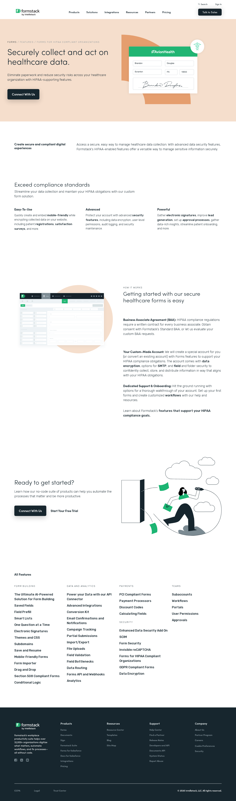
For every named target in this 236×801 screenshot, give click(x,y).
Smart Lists (23, 618)
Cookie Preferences (205, 745)
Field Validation (78, 655)
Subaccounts (182, 594)
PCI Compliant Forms (135, 594)
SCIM (123, 637)
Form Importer (25, 663)
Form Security (130, 643)
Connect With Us (23, 94)
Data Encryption (131, 674)
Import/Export (78, 642)
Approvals (179, 620)
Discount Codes (131, 607)
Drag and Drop (25, 670)
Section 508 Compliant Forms (37, 676)
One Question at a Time (32, 625)
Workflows (180, 601)
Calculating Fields (133, 614)
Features (27, 42)
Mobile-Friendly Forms (31, 657)
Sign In (218, 4)
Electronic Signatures (31, 631)
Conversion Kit (78, 612)
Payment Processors (135, 601)
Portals (177, 607)
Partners (150, 12)
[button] (74, 12)
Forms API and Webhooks (86, 674)
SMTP (162, 366)
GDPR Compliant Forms (136, 667)
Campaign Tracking (81, 629)
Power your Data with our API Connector (89, 597)
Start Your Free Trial (64, 511)
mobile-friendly (57, 215)
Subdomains (23, 644)
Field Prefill (22, 612)
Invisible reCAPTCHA (135, 650)
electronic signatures (181, 215)
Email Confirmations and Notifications (85, 620)
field (177, 366)
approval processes (196, 220)
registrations (44, 224)
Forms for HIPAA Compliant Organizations (140, 658)
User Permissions (185, 614)
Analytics (74, 681)
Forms (12, 42)
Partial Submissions (82, 636)
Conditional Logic (27, 682)
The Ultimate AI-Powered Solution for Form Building (34, 597)
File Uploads (76, 649)
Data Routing (77, 668)
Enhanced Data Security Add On (143, 630)
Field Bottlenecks (80, 661)
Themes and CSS (27, 638)
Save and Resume (27, 650)
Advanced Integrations (84, 605)
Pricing (166, 12)
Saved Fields (24, 605)
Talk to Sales (209, 12)
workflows (173, 395)
